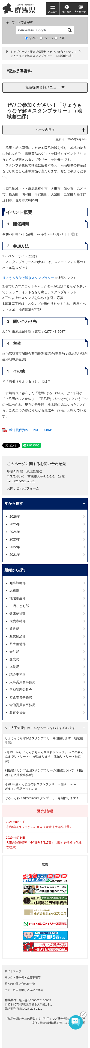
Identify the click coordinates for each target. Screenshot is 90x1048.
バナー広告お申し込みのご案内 (24, 990)
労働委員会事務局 (22, 705)
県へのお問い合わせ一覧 (20, 983)
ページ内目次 (45, 130)
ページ (49, 38)
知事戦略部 (17, 583)
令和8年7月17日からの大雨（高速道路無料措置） (39, 827)
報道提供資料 (38, 51)
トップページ (18, 51)
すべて (34, 38)
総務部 (14, 590)
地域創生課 (15, 471)
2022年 (14, 547)
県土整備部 (17, 644)
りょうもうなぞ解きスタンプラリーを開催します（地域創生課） (44, 741)
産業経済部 (17, 636)
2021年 (14, 554)
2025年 (14, 524)
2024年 (14, 532)
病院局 (14, 667)
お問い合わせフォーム (23, 488)
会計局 (14, 651)
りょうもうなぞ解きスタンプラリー (28, 278)
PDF (62, 38)
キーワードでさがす (19, 22)
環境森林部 (17, 621)
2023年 (14, 539)
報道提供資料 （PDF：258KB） (32, 430)
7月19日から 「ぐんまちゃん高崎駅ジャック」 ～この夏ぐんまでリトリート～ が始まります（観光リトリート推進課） (44, 756)
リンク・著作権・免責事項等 (23, 977)
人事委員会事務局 (22, 682)
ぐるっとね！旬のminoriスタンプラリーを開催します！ (42, 798)
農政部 (14, 629)
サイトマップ (13, 971)
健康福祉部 (17, 613)
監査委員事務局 (20, 697)
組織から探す (16, 570)
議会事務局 (17, 674)
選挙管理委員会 (20, 690)
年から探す (14, 503)
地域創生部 (17, 598)
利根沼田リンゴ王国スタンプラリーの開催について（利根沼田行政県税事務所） (44, 773)
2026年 (14, 516)
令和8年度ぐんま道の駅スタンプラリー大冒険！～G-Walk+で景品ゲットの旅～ (40, 786)
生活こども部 (19, 606)
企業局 (14, 659)
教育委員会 (17, 712)
